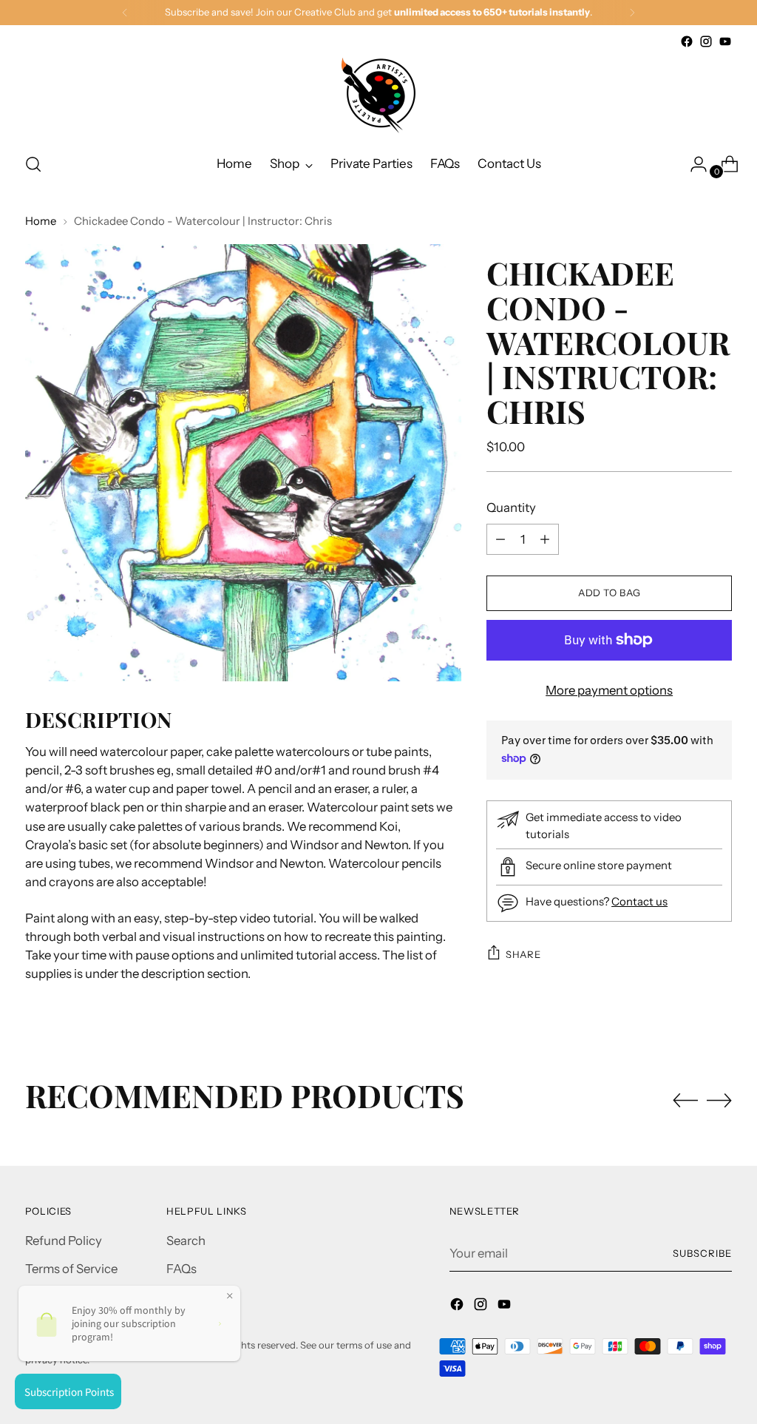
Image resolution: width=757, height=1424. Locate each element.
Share (523, 954)
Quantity (511, 507)
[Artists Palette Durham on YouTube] (725, 41)
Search (186, 1240)
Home (40, 221)
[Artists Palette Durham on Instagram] (706, 41)
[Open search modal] (33, 164)
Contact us (639, 901)
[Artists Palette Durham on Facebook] (686, 41)
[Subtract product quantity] (545, 539)
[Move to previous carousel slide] (685, 1100)
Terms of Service (71, 1268)
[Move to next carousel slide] (719, 1100)
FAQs (181, 1268)
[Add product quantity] (500, 539)
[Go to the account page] (692, 164)
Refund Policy (63, 1240)
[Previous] (125, 12)
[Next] (632, 12)
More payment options (609, 690)
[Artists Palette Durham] (378, 95)
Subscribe (702, 1253)
